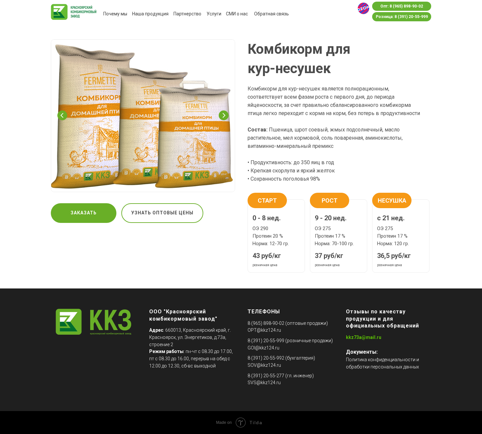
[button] (83, 213)
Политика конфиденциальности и (382, 359)
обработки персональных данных (382, 366)
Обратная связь (271, 13)
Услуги (214, 13)
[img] (363, 8)
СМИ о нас (237, 13)
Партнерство (187, 13)
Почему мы (115, 13)
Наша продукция (150, 13)
